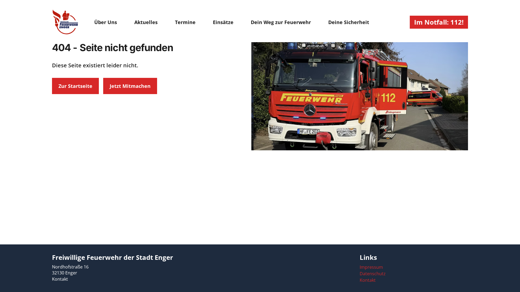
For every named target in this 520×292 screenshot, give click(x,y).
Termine (185, 22)
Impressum (371, 267)
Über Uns (105, 22)
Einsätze (223, 22)
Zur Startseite (75, 86)
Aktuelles (146, 22)
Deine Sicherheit (348, 22)
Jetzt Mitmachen (130, 86)
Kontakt (60, 279)
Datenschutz (373, 274)
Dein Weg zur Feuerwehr (281, 22)
